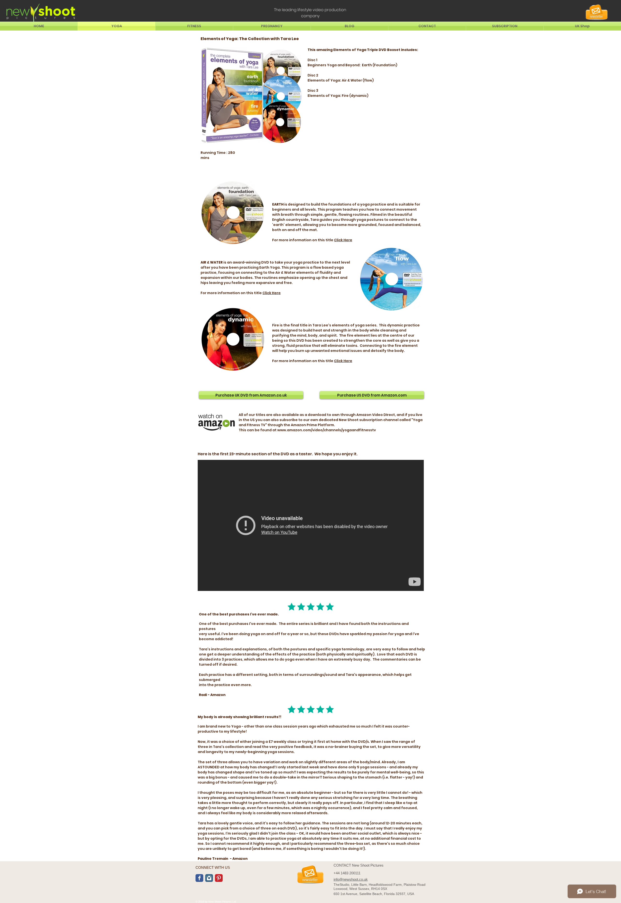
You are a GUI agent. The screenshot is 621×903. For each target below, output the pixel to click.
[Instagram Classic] (209, 878)
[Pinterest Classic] (219, 878)
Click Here (343, 240)
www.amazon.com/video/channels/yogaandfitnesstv (326, 430)
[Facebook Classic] (199, 878)
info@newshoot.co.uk (351, 879)
